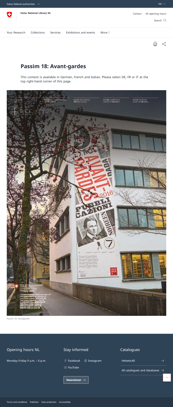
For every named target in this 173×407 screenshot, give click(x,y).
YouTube (73, 367)
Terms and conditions (17, 402)
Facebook (74, 361)
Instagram (94, 361)
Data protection (48, 402)
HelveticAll (128, 361)
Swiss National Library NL (35, 13)
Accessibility (64, 402)
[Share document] (163, 44)
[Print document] (155, 44)
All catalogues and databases (140, 370)
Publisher (34, 402)
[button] (16, 32)
